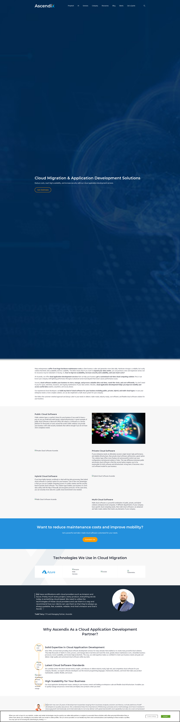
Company (95, 6)
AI (78, 6)
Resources (105, 6)
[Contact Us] (140, 5)
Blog (113, 6)
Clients (121, 6)
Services (85, 6)
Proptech (71, 6)
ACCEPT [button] (165, 716)
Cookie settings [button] (151, 716)
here (45, 719)
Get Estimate (43, 190)
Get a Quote (131, 6)
